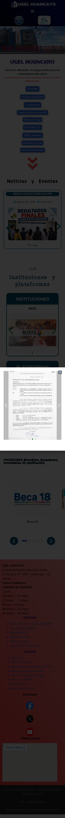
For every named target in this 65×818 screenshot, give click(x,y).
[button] (60, 372)
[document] (32, 409)
